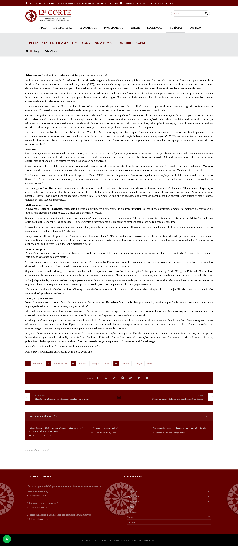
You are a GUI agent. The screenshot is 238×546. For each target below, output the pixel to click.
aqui (165, 88)
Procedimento (134, 501)
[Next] (206, 417)
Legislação (132, 511)
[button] (206, 13)
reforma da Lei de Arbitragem (85, 80)
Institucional (133, 491)
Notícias (106, 364)
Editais (130, 506)
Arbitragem (95, 364)
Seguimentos (133, 496)
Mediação (176, 433)
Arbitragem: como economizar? (42, 503)
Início (130, 486)
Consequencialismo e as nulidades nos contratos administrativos (59, 514)
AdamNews (83, 364)
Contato (131, 522)
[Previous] (201, 417)
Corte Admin (37, 364)
